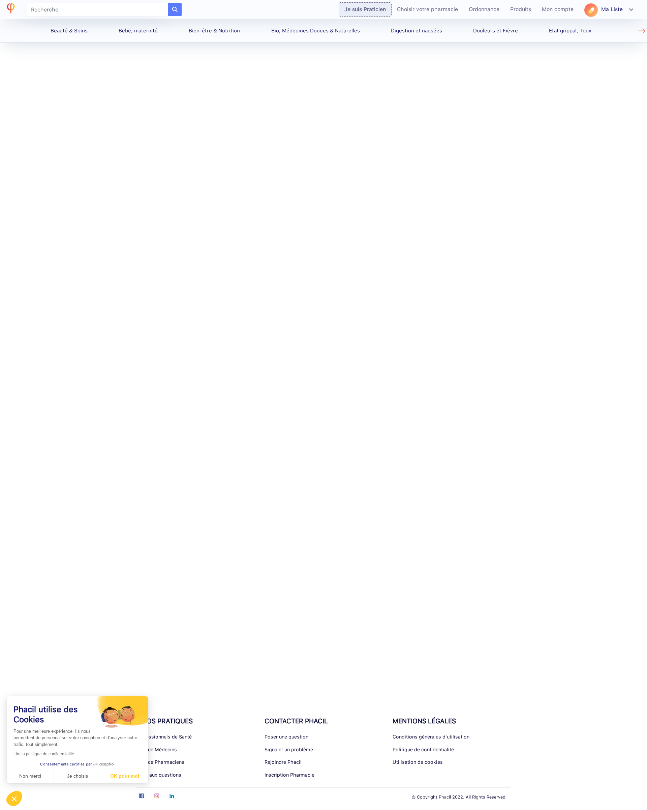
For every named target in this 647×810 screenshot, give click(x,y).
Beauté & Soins (69, 31)
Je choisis (77, 776)
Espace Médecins (156, 749)
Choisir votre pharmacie (427, 9)
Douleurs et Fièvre (495, 31)
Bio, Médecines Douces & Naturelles (315, 31)
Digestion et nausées (416, 31)
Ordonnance (484, 9)
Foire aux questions (158, 775)
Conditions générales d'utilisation (431, 736)
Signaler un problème (289, 749)
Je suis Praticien (365, 9)
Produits (520, 9)
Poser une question (286, 736)
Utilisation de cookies (418, 762)
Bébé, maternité (138, 31)
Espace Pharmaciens (160, 762)
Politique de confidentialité (423, 749)
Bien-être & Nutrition (214, 31)
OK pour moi (124, 776)
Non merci (30, 776)
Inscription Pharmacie (289, 775)
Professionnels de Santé (164, 736)
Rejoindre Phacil (283, 762)
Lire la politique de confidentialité (43, 754)
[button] (14, 798)
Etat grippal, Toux (570, 31)
